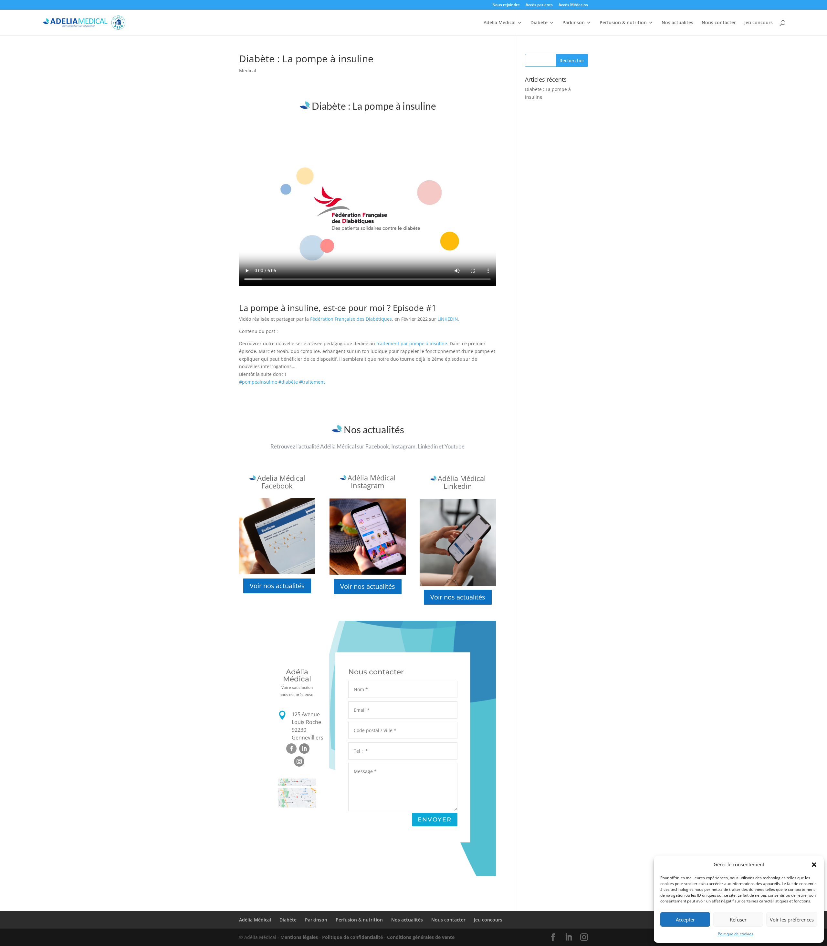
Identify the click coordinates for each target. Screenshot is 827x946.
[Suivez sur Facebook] (291, 748)
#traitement (312, 382)
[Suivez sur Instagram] (299, 761)
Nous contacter (719, 22)
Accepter (685, 919)
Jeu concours (758, 22)
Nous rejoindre (506, 5)
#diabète (288, 382)
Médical (247, 70)
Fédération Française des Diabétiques (351, 319)
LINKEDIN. (448, 319)
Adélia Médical (500, 22)
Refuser (738, 919)
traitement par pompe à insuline (411, 343)
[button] (814, 864)
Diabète (539, 22)
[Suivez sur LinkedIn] (304, 748)
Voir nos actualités (277, 585)
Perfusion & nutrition (623, 22)
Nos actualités (677, 22)
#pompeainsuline (258, 382)
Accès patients (539, 5)
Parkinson (573, 22)
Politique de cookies (735, 934)
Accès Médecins (573, 5)
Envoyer (435, 819)
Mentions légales (299, 937)
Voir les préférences (792, 919)
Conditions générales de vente (421, 937)
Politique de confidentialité (352, 937)
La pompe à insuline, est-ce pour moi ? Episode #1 (337, 308)
